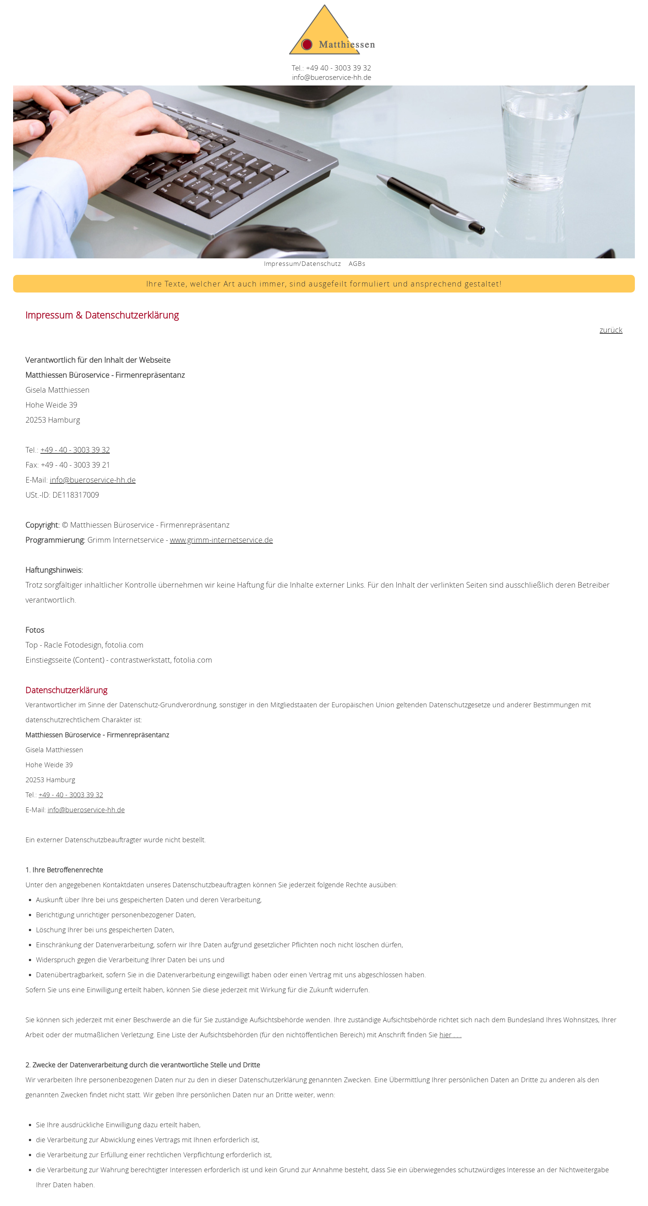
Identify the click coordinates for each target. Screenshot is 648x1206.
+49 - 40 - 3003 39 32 (75, 450)
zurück (611, 330)
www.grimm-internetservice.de (221, 540)
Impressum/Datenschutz (302, 263)
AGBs (357, 263)
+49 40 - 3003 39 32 (338, 67)
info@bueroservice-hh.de (331, 77)
